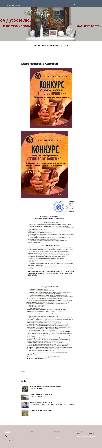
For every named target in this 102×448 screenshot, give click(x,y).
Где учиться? (77, 4)
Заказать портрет (63, 4)
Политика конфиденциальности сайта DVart (86, 436)
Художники (16, 4)
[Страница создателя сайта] (6, 436)
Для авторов (55, 434)
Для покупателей (56, 437)
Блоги (88, 4)
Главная (5, 4)
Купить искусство (47, 4)
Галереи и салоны (31, 4)
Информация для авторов (13, 5)
